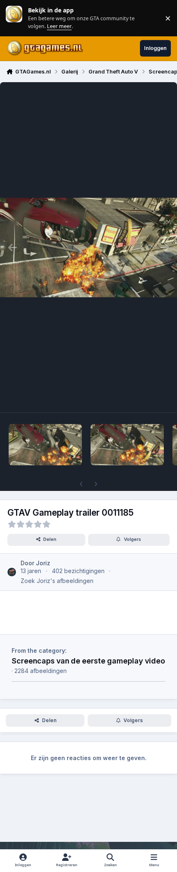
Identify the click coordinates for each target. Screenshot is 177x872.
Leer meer (14, 18)
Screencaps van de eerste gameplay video (88, 660)
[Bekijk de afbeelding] (45, 444)
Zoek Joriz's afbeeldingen (57, 580)
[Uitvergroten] (88, 247)
